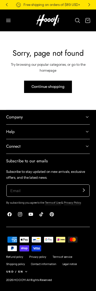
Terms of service (62, 257)
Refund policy (14, 257)
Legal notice (69, 264)
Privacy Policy (72, 202)
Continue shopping (48, 86)
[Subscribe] (84, 190)
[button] (8, 20)
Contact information (43, 264)
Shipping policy (15, 264)
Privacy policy (37, 257)
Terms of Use (53, 202)
